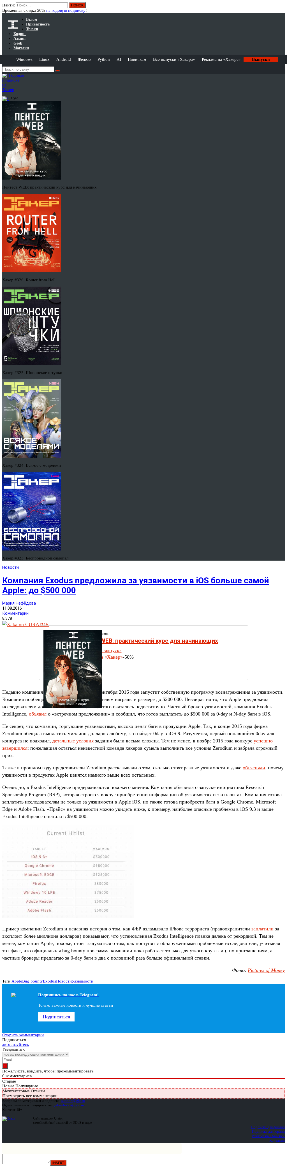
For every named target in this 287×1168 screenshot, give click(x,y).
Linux (44, 59)
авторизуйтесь (15, 1044)
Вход (281, 8)
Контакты (277, 1140)
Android (63, 59)
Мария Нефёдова (19, 603)
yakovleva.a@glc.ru (69, 1105)
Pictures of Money (266, 970)
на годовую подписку (65, 10)
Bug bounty (32, 981)
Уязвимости (82, 981)
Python (104, 59)
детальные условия (73, 741)
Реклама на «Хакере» (221, 59)
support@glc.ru (73, 1101)
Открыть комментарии (23, 1035)
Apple (16, 981)
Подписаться (56, 1017)
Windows (24, 59)
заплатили (262, 929)
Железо (84, 59)
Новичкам (137, 59)
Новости (10, 567)
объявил (38, 714)
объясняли (254, 767)
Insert (58, 1163)
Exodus (49, 981)
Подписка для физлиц (268, 1127)
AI (119, 59)
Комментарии (15, 613)
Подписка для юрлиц (268, 1131)
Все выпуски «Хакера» (174, 59)
